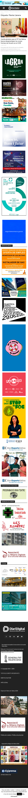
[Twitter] (17, 636)
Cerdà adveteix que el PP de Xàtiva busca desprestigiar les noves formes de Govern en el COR (13, 41)
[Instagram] (10, 636)
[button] (26, 8)
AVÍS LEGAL (4, 682)
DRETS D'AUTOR (6, 678)
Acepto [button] (19, 794)
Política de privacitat (17, 735)
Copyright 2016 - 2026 (8, 668)
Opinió (2, 36)
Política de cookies (6, 735)
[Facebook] (6, 636)
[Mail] (14, 636)
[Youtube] (21, 636)
